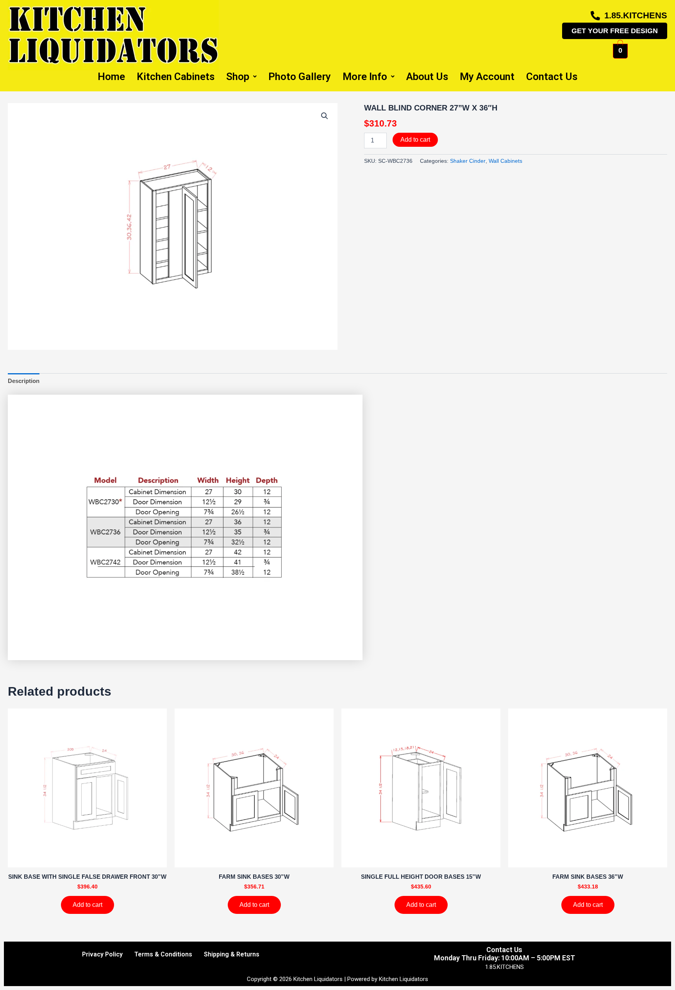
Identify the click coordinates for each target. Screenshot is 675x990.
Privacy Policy (102, 954)
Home (111, 76)
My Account (487, 76)
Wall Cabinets (505, 161)
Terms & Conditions (163, 954)
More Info (365, 76)
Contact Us (551, 76)
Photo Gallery (299, 76)
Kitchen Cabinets (175, 76)
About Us (427, 76)
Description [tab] (23, 380)
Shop (237, 76)
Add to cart (415, 139)
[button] (325, 116)
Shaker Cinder (468, 161)
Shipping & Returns (231, 954)
